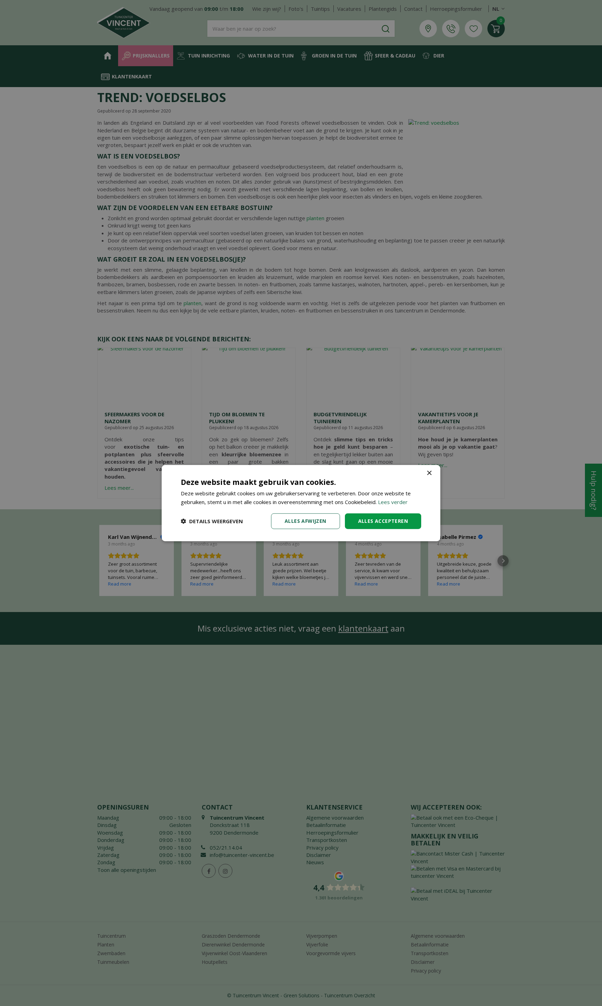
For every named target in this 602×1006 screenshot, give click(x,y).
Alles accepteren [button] (383, 521)
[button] (212, 521)
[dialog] (301, 503)
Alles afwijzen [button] (305, 521)
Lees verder (393, 501)
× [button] (429, 473)
